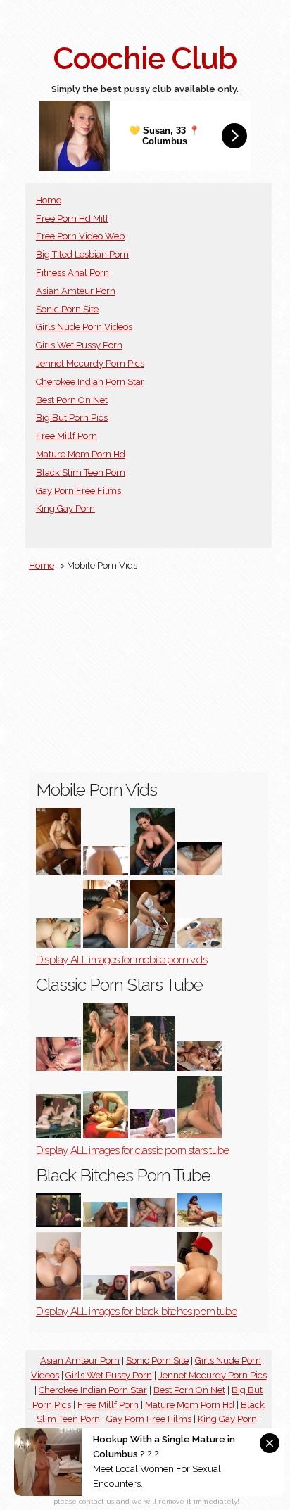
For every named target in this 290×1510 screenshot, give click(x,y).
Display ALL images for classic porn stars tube (132, 1150)
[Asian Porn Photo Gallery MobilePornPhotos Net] (152, 944)
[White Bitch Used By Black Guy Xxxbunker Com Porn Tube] (152, 1296)
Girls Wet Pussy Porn (79, 345)
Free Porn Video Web (80, 236)
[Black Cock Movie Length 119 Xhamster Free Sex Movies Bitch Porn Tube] (58, 1224)
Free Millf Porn (66, 436)
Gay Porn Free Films (78, 491)
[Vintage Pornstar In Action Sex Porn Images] (152, 1067)
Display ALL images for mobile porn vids (121, 959)
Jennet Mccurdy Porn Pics (90, 363)
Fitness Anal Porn (72, 272)
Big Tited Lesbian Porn (82, 254)
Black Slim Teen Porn (80, 472)
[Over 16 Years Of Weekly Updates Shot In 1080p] (58, 872)
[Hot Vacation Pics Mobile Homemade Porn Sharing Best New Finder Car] (105, 872)
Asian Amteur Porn (75, 291)
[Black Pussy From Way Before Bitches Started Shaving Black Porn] (199, 1296)
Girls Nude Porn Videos (84, 327)
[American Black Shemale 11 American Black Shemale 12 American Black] (105, 1224)
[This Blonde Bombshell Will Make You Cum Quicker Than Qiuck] (199, 944)
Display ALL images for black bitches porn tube (136, 1311)
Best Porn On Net (72, 400)
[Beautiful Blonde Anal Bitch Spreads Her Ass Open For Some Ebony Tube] (58, 1296)
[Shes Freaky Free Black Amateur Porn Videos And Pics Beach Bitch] (199, 1224)
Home (48, 200)
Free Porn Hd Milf (72, 218)
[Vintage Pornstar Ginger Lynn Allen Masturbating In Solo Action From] (199, 1135)
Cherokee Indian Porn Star (90, 381)
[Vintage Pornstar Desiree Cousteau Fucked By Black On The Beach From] (105, 1135)
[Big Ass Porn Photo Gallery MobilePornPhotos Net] (58, 944)
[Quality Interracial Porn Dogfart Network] (152, 872)
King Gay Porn (65, 508)
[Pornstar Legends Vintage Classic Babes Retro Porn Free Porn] (105, 1067)
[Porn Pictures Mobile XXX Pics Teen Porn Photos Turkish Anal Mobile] (199, 872)
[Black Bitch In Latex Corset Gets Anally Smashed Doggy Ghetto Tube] (152, 1224)
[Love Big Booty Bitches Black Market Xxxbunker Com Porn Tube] (105, 1296)
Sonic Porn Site (67, 309)
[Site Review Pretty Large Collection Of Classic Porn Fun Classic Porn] (58, 1067)
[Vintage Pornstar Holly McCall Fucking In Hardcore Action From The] (58, 1135)
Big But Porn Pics (72, 417)
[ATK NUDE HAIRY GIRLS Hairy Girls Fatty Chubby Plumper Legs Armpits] (105, 944)
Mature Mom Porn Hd (80, 454)
